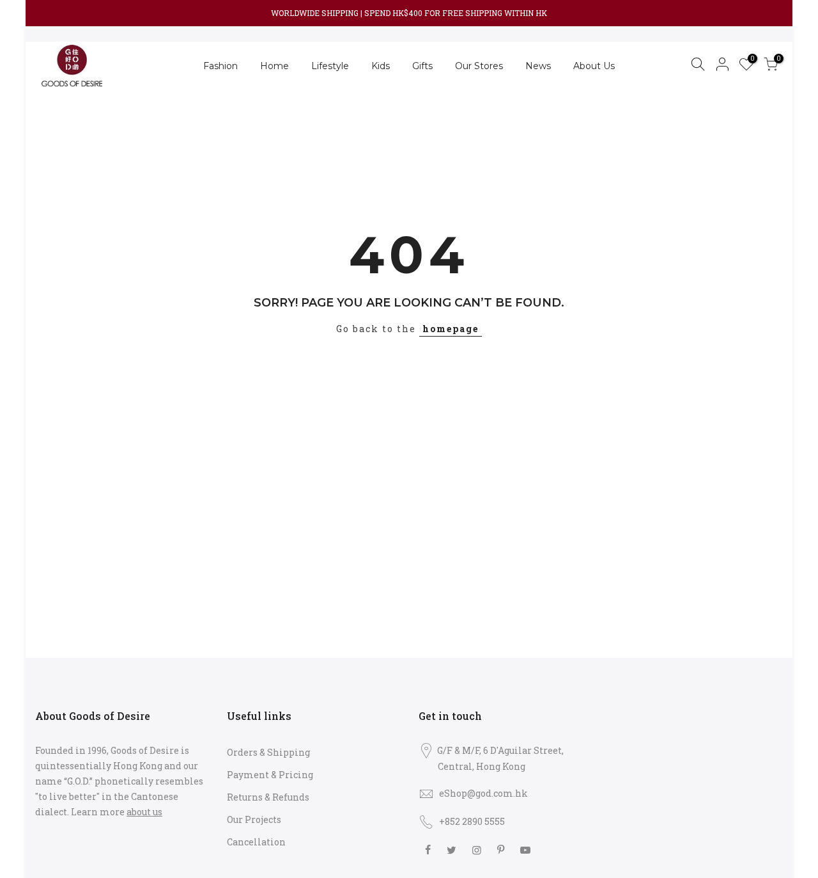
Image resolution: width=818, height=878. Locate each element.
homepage (450, 329)
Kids (380, 66)
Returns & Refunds (268, 797)
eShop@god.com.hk (483, 793)
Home (274, 66)
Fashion (220, 66)
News (538, 66)
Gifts (422, 66)
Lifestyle (330, 66)
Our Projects (254, 819)
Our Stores (479, 66)
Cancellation (256, 842)
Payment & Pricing (270, 775)
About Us (594, 66)
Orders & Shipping (268, 752)
